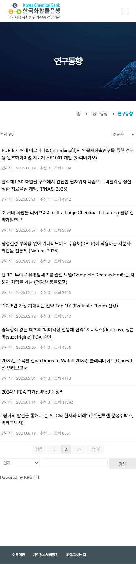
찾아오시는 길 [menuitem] (76, 555)
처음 (39, 449)
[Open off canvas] (125, 11)
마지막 (95, 449)
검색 (122, 463)
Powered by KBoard (19, 477)
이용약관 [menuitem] (18, 555)
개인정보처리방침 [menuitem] (45, 555)
